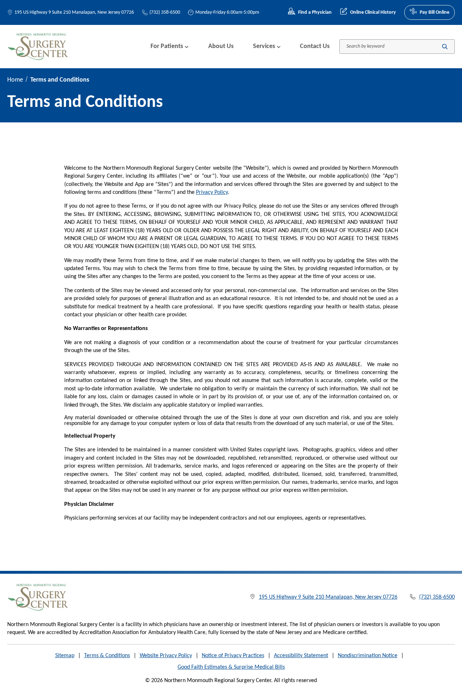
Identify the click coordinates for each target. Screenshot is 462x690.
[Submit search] (445, 46)
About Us (221, 46)
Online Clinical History (373, 12)
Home (15, 80)
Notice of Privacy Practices (233, 656)
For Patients (167, 46)
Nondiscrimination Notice (367, 656)
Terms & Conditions (107, 656)
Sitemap (64, 656)
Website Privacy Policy (166, 656)
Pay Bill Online (434, 12)
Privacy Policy (212, 192)
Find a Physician (315, 12)
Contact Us (315, 46)
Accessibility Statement (301, 656)
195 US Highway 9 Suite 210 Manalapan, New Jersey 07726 (74, 12)
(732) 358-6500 (164, 12)
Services (264, 46)
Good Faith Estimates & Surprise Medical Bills (231, 667)
